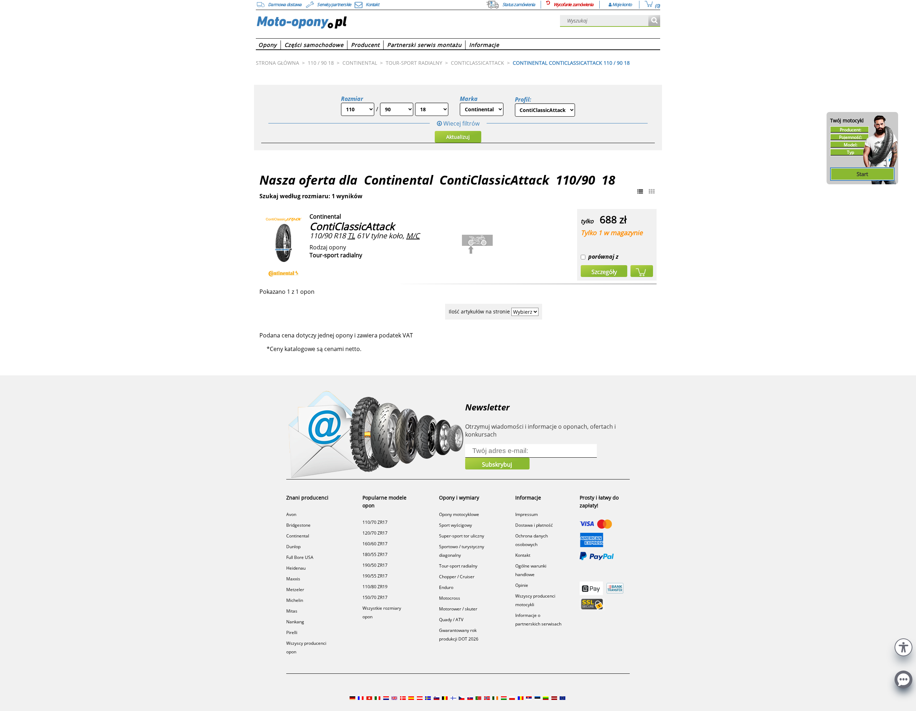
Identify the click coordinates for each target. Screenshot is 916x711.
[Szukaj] (654, 21)
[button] (903, 646)
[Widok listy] (640, 191)
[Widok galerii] (652, 191)
